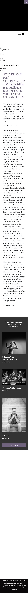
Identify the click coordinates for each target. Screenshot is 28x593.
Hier (14, 583)
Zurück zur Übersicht (14, 445)
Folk (4, 65)
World (16, 65)
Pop (9, 65)
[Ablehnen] (25, 587)
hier (4, 121)
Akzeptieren (14, 589)
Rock (12, 65)
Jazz (7, 65)
